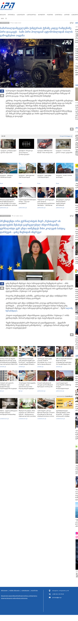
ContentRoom (69, 396)
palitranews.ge (41, 391)
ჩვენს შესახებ (14, 590)
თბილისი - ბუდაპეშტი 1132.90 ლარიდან (44, 176)
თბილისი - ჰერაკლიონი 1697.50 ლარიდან (26, 176)
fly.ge (1, 183)
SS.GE (3, 136)
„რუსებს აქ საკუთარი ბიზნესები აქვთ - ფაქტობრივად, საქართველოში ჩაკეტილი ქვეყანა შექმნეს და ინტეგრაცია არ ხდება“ (8, 387)
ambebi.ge (3, 366)
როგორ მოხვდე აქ (66, 136)
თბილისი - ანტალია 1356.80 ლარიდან (6, 176)
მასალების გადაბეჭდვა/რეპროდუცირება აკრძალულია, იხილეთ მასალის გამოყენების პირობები (19, 597)
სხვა (2, 18)
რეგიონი (50, 14)
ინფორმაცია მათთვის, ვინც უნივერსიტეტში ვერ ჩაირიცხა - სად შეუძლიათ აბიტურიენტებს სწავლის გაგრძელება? (27, 362)
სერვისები (25, 590)
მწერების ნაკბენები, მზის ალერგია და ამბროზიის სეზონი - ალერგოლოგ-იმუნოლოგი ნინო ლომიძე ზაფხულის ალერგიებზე (27, 414)
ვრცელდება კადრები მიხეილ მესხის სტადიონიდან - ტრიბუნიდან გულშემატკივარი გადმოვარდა (63, 204)
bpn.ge (2, 391)
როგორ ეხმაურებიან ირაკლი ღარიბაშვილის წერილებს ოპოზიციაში (45, 384)
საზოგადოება (31, 14)
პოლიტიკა (11, 14)
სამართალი (21, 14)
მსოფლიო (41, 14)
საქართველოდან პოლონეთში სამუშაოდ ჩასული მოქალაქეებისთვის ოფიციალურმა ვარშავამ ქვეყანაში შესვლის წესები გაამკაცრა (64, 388)
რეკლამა (34, 590)
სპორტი (66, 14)
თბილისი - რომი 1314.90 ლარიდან (64, 176)
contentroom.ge (4, 418)
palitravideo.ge (4, 207)
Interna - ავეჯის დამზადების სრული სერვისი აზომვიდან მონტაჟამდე (8, 412)
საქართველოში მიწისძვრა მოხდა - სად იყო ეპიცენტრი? (27, 201)
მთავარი (3, 14)
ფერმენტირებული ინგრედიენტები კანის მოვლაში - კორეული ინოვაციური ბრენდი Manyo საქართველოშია (63, 414)
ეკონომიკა (58, 14)
